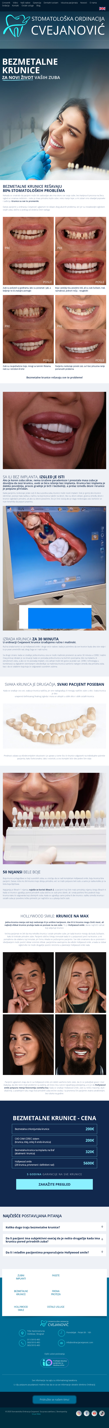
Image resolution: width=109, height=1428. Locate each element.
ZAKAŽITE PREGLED (55, 1184)
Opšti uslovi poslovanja (54, 1353)
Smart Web (36, 1414)
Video (15, 2)
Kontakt (15, 5)
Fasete (56, 1275)
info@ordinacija (79, 1342)
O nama (93, 2)
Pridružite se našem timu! (54, 1399)
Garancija (37, 2)
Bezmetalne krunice (21, 1293)
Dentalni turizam (51, 2)
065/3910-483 (33, 1345)
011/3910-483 (33, 1339)
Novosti (83, 2)
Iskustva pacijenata (69, 2)
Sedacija (5, 5)
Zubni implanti (21, 1277)
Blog (38, 5)
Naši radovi (25, 2)
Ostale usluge (28, 5)
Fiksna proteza (56, 1293)
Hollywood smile (21, 1308)
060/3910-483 (33, 1342)
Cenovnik (6, 2)
